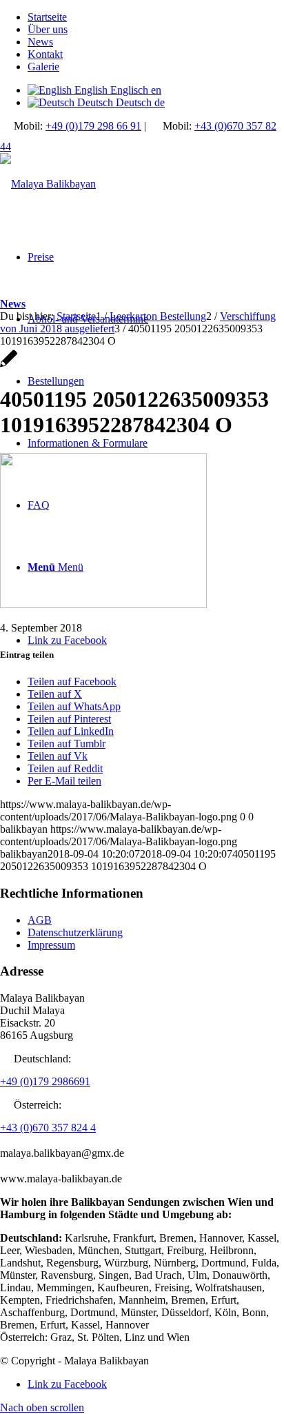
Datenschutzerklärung (75, 932)
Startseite (47, 17)
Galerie (43, 66)
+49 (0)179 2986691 (45, 1081)
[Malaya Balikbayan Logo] (48, 184)
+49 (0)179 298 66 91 (93, 126)
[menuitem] (156, 17)
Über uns (48, 29)
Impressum (51, 945)
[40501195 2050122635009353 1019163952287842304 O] (8, 366)
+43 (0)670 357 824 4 (48, 1127)
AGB (40, 920)
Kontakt (45, 54)
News (40, 42)
